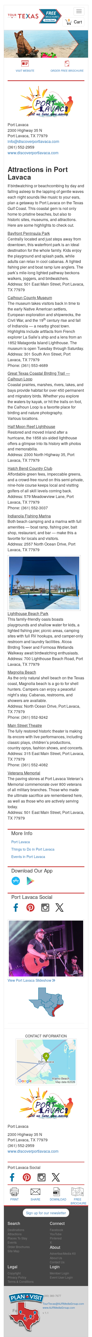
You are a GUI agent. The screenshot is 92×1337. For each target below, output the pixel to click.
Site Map (13, 1251)
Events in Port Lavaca (28, 856)
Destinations (16, 1230)
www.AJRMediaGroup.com (59, 1307)
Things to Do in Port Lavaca (32, 849)
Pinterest (56, 1238)
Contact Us (57, 1262)
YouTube (56, 1234)
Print (14, 1199)
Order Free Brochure (67, 70)
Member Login (59, 1273)
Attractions (15, 1234)
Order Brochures (19, 1247)
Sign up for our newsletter (46, 1212)
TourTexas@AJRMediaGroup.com (63, 1303)
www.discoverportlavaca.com (33, 152)
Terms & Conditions (21, 1281)
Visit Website (25, 70)
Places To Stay (17, 1238)
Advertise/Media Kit (63, 1253)
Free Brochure (79, 1201)
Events (12, 1242)
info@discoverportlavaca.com (33, 141)
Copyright (14, 1273)
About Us (56, 1258)
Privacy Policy (17, 1277)
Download (58, 1199)
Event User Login (61, 1277)
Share (35, 1199)
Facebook (56, 1230)
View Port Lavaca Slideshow (29, 980)
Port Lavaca (20, 841)
